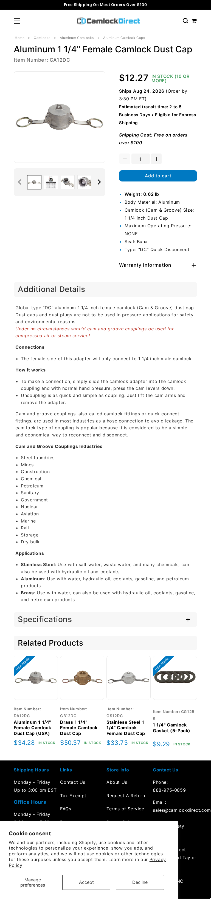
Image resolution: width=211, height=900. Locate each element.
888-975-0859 (169, 790)
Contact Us (72, 782)
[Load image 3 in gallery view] (68, 182)
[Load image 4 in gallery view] (84, 182)
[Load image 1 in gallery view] (34, 182)
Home (19, 38)
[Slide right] (99, 182)
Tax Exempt (73, 795)
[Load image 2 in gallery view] (51, 182)
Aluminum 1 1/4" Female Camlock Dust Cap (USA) (32, 727)
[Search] (185, 21)
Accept (86, 882)
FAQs (65, 808)
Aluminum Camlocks (77, 38)
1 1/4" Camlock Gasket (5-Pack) (171, 727)
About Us (116, 782)
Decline (140, 882)
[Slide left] (20, 182)
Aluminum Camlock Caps (124, 38)
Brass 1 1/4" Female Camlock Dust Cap (78, 727)
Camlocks (42, 38)
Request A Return (125, 795)
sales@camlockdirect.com (175, 810)
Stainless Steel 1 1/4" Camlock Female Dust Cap (125, 727)
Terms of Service (125, 808)
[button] (17, 21)
